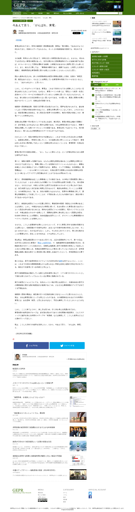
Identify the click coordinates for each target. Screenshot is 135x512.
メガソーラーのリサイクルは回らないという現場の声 (33, 383)
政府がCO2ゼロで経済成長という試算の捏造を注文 (32, 442)
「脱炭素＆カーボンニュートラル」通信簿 (29, 413)
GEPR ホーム (16, 17)
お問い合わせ (80, 13)
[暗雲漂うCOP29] (78, 377)
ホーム (17, 13)
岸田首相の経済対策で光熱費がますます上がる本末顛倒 (34, 427)
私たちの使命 (67, 13)
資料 (60, 261)
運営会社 (56, 13)
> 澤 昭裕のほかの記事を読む (76, 359)
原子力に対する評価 (99, 60)
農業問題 (95, 76)
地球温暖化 (96, 73)
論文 (32, 13)
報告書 (40, 13)
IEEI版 (18, 40)
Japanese (109, 1)
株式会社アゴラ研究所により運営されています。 (111, 508)
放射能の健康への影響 (100, 56)
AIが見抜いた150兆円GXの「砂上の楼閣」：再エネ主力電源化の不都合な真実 (108, 97)
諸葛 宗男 (15, 458)
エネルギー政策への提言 (99, 21)
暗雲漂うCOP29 (19, 369)
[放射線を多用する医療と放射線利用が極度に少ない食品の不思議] (78, 465)
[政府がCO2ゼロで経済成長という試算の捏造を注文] (78, 450)
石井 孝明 (15, 399)
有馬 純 (15, 371)
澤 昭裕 (21, 31)
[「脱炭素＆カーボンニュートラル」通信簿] (78, 422)
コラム (25, 13)
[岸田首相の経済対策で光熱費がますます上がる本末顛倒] (78, 436)
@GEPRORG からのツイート (100, 48)
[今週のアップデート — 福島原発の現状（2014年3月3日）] (78, 479)
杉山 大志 (15, 429)
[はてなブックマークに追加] (82, 33)
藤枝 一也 (15, 385)
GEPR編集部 (16, 472)
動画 (48, 13)
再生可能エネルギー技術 (100, 63)
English (118, 1)
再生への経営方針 (44, 243)
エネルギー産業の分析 (27, 17)
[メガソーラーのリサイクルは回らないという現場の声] (78, 392)
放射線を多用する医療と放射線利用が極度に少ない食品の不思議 (37, 456)
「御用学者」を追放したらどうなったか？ (29, 397)
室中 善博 (15, 415)
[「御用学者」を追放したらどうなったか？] (78, 406)
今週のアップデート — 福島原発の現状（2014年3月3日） (34, 470)
